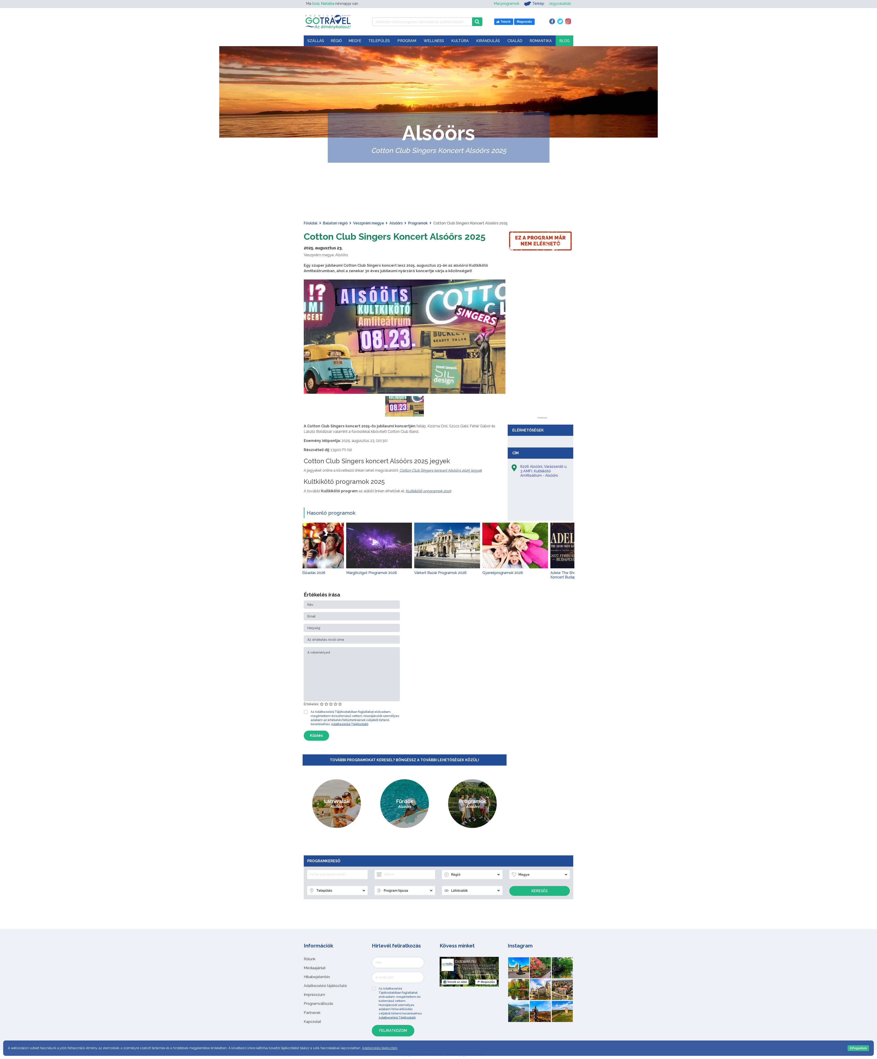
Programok (418, 223)
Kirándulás (488, 41)
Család (514, 41)
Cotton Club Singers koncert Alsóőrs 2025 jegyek (440, 470)
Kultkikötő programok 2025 (428, 491)
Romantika (541, 41)
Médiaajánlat (315, 968)
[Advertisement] (542, 348)
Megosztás (488, 982)
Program (406, 41)
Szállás (315, 41)
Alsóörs (396, 223)
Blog (564, 41)
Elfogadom (858, 1048)
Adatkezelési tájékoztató (325, 986)
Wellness (434, 41)
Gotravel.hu (465, 961)
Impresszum (314, 994)
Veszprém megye (368, 223)
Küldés (316, 735)
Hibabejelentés (317, 977)
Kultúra (460, 41)
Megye (355, 41)
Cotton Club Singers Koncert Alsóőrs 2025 (395, 236)
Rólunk (309, 959)
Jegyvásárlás (560, 3)
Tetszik (457, 982)
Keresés (539, 891)
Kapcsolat (312, 1021)
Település (379, 41)
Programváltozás (318, 1003)
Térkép (538, 3)
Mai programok (506, 3)
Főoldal (310, 223)
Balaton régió (335, 223)
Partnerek (312, 1013)
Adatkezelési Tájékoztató (349, 724)
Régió (336, 41)
